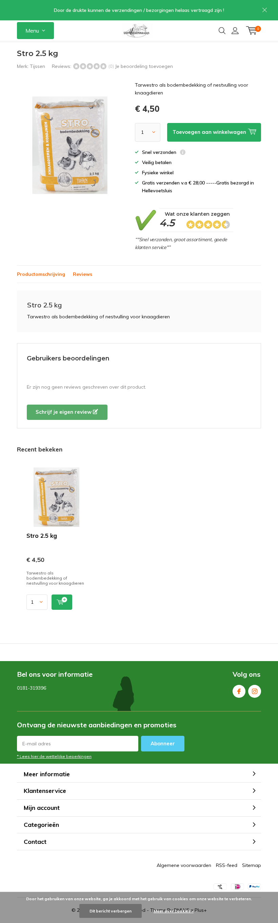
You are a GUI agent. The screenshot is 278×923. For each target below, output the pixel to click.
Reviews (82, 274)
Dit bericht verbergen (111, 910)
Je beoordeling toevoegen (144, 66)
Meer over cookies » (174, 910)
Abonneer (163, 743)
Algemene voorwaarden (184, 865)
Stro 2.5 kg (41, 535)
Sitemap (251, 865)
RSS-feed (226, 865)
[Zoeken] (222, 30)
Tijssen (37, 66)
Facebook (239, 691)
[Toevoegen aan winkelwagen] (62, 602)
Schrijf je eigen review (64, 412)
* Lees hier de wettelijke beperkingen (54, 756)
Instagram (254, 691)
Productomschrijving (41, 274)
